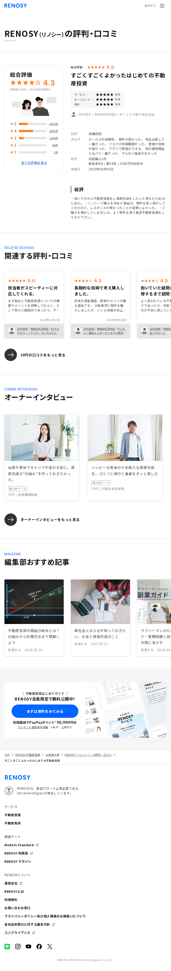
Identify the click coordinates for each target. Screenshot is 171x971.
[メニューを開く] (162, 5)
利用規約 (11, 899)
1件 (56, 152)
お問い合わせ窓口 (17, 908)
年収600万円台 (105, 114)
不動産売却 (12, 823)
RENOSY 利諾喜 (16, 853)
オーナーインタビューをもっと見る (50, 519)
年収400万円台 (106, 329)
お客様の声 (52, 755)
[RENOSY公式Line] (7, 946)
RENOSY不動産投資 (27, 755)
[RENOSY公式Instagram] (17, 946)
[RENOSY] (85, 777)
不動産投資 (12, 815)
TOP (7, 755)
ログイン (150, 5)
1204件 (53, 138)
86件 (55, 145)
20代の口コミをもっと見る (42, 354)
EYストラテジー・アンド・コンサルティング (38, 333)
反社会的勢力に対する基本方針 (27, 924)
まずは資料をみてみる (44, 711)
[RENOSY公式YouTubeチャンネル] (28, 946)
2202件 (53, 124)
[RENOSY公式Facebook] (39, 946)
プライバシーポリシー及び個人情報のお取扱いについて (45, 916)
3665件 (53, 131)
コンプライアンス (17, 932)
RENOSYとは (14, 891)
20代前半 (85, 114)
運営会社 (11, 883)
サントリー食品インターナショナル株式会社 (104, 333)
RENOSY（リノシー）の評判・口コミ (88, 755)
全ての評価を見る (34, 162)
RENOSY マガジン (17, 861)
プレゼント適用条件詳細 (33, 727)
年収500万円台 (40, 329)
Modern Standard (19, 845)
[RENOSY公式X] (50, 946)
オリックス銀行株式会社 (137, 114)
